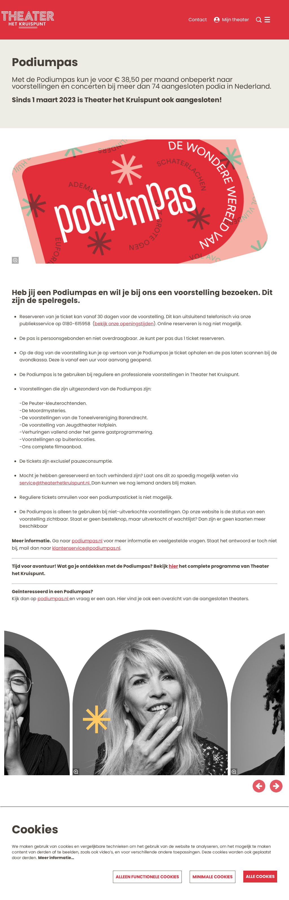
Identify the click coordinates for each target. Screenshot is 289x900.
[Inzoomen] (15, 260)
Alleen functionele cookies (147, 877)
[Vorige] (259, 786)
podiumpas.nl (87, 541)
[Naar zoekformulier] (259, 20)
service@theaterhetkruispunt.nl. (55, 483)
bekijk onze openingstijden (124, 323)
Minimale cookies (212, 877)
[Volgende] (276, 786)
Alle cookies (260, 876)
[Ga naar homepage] (27, 19)
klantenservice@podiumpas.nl (86, 548)
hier (173, 566)
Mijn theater (235, 19)
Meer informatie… (56, 857)
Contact (198, 19)
